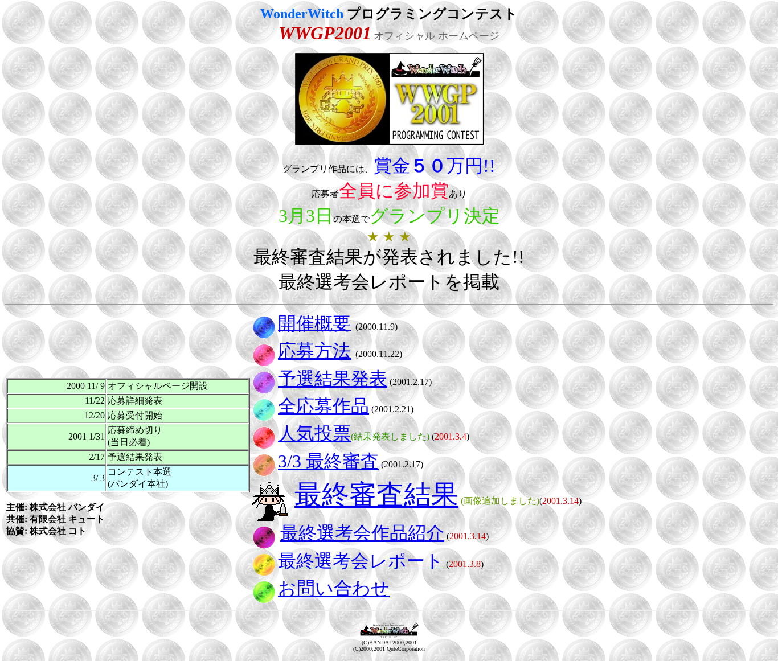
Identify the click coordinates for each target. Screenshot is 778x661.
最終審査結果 (376, 494)
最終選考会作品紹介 (362, 533)
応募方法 (314, 350)
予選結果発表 (332, 378)
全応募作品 (323, 406)
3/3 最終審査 (328, 461)
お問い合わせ (334, 588)
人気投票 (314, 433)
